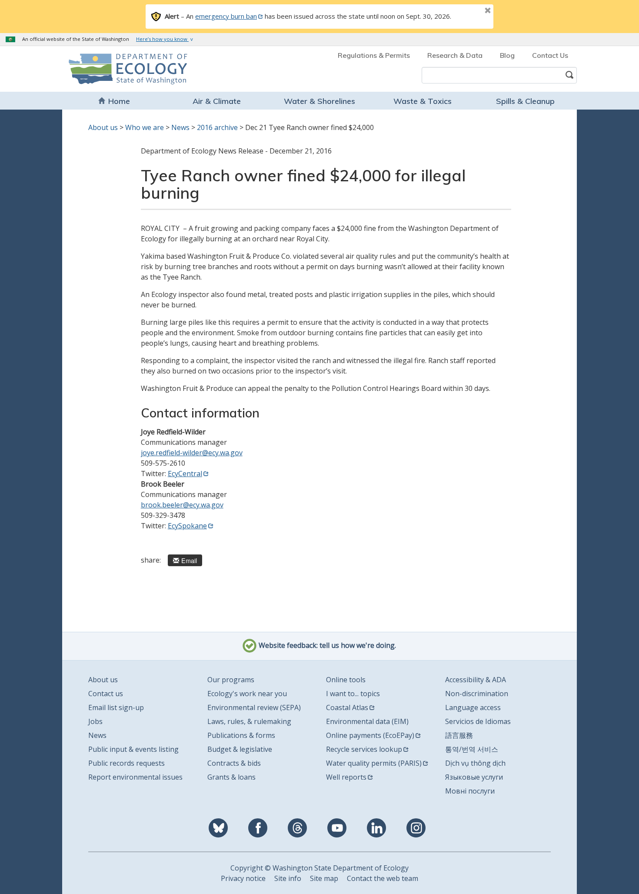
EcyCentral (185, 473)
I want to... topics (353, 693)
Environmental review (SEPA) (254, 707)
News (180, 127)
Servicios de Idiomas (478, 721)
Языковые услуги (474, 777)
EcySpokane (187, 525)
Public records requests (126, 763)
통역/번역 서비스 (471, 749)
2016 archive (217, 127)
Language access (473, 707)
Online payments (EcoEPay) (370, 735)
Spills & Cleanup (525, 101)
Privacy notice (243, 878)
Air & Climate (217, 101)
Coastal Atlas (347, 707)
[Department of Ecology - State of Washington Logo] (118, 69)
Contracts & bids (234, 763)
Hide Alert (468, 11)
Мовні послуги (470, 791)
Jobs (95, 721)
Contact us (105, 693)
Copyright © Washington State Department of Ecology (319, 868)
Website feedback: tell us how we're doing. (326, 645)
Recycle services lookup (364, 749)
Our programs (230, 679)
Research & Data (455, 55)
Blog (507, 55)
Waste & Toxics (422, 101)
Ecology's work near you (247, 693)
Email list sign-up (116, 707)
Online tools (346, 679)
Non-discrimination (476, 693)
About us (103, 127)
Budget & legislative (239, 749)
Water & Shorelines (319, 101)
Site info (287, 878)
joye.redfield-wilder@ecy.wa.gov (192, 452)
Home (119, 101)
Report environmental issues (135, 777)
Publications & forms (241, 735)
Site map (324, 878)
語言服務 (459, 735)
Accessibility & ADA (475, 679)
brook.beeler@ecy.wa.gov (182, 505)
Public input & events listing (133, 749)
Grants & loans (231, 777)
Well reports (346, 777)
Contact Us (550, 55)
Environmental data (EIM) (367, 721)
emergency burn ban (226, 16)
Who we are (144, 127)
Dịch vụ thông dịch (475, 763)
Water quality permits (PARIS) (374, 763)
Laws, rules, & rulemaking (249, 721)
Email (189, 560)
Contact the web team (382, 878)
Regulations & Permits (374, 55)
